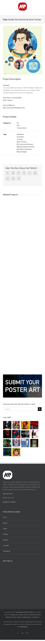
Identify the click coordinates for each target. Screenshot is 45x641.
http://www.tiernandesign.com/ (14, 108)
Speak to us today (9, 502)
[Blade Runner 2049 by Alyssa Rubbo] (7, 452)
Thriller (5, 534)
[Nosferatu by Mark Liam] (7, 425)
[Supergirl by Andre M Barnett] (7, 434)
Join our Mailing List (24, 617)
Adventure (20, 134)
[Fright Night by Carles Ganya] (25, 434)
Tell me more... (8, 494)
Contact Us (35, 617)
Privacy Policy (23, 615)
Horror (5, 523)
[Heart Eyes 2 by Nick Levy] (16, 434)
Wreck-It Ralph (22, 152)
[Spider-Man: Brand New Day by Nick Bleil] (16, 443)
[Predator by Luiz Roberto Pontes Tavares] (7, 443)
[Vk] (13, 178)
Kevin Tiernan (8, 100)
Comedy (20, 139)
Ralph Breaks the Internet (25, 147)
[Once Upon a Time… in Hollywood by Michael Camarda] (16, 425)
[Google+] (30, 173)
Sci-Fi (5, 517)
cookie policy (23, 627)
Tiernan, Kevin (22, 128)
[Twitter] (13, 173)
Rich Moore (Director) (24, 149)
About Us (14, 615)
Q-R (18, 125)
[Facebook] (8, 173)
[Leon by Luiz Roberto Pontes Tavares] (34, 434)
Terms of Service (34, 615)
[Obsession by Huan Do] (34, 425)
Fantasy (5, 540)
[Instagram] (27, 633)
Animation (20, 137)
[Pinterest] (18, 173)
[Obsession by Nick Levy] (25, 425)
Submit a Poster (11, 617)
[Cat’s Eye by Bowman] (34, 443)
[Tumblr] (24, 173)
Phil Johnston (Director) (25, 144)
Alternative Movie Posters (25, 612)
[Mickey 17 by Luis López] (16, 452)
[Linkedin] (35, 173)
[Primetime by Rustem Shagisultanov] (25, 443)
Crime (5, 529)
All (18, 123)
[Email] (19, 178)
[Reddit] (8, 178)
